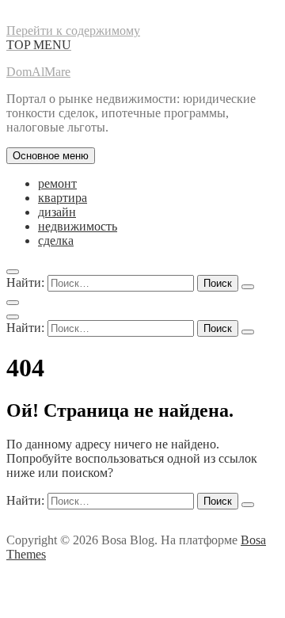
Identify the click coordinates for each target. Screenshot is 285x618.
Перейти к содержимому (73, 30)
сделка (56, 240)
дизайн (57, 212)
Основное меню (51, 156)
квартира (62, 197)
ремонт (57, 183)
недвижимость (77, 226)
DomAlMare (38, 71)
